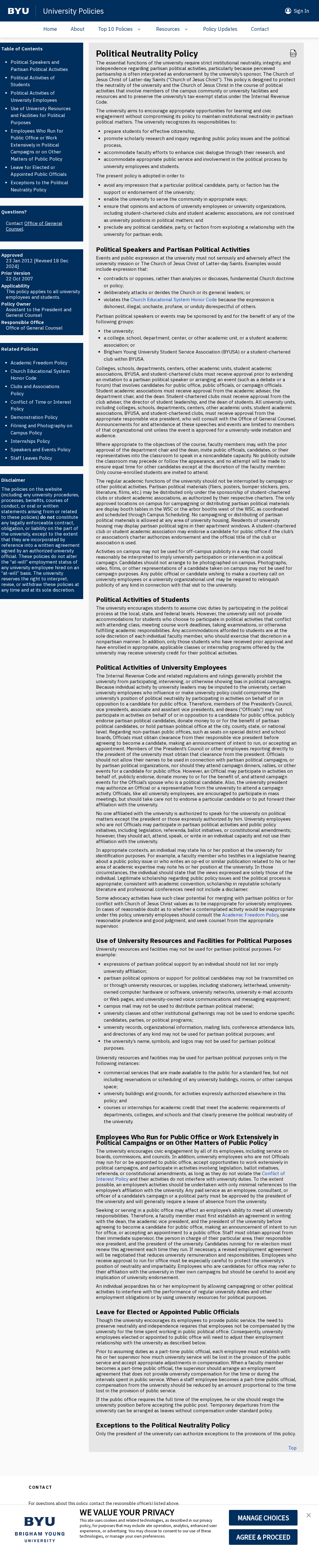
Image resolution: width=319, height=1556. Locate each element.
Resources (168, 29)
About (77, 29)
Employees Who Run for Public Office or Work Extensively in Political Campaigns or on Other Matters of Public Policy (37, 145)
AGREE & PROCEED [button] (263, 1537)
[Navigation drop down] (137, 29)
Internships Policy (30, 441)
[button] (296, 11)
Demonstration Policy (34, 417)
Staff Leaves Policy (31, 458)
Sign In (301, 11)
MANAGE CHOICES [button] (263, 1517)
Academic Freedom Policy (39, 363)
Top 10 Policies (115, 29)
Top (292, 1448)
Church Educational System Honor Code (174, 299)
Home (50, 29)
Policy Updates (220, 29)
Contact (260, 29)
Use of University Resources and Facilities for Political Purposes (41, 115)
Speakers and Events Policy (40, 449)
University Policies (73, 11)
